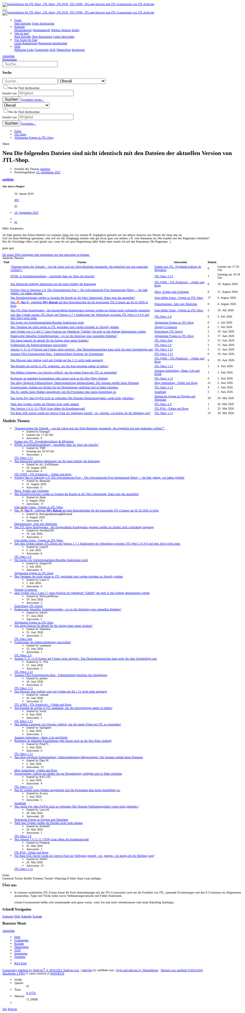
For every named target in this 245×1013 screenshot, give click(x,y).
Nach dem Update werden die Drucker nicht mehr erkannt (44, 404)
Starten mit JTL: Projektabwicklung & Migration (44, 441)
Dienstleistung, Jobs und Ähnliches (175, 304)
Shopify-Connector (165, 327)
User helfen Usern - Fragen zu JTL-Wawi (178, 297)
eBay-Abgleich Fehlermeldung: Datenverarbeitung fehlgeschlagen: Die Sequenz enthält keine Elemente (74, 382)
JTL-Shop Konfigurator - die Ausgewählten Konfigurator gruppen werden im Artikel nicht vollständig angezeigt (80, 310)
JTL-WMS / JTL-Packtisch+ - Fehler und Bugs (42, 474)
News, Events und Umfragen (171, 291)
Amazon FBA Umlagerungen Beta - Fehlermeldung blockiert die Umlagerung (56, 353)
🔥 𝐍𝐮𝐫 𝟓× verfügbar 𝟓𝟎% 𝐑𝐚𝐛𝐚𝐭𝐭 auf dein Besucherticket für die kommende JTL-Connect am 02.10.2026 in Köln (86, 510)
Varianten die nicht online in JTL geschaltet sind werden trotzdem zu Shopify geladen (64, 327)
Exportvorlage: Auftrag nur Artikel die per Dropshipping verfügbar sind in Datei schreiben (64, 387)
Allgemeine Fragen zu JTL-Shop (174, 322)
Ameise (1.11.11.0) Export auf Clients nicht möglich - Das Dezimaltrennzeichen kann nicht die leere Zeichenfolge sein (81, 349)
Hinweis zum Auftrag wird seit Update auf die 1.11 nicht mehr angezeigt (56, 360)
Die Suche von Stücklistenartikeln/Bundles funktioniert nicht (47, 322)
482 (16, 200)
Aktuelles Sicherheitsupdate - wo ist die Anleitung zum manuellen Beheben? (63, 336)
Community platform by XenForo (40, 970)
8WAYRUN (57, 973)
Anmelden (8, 930)
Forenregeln (21, 940)
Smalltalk (160, 391)
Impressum (20, 953)
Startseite (7, 916)
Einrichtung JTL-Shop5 (168, 331)
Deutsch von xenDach (182, 970)
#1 (15, 222)
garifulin (45, 169)
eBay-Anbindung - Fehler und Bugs (175, 382)
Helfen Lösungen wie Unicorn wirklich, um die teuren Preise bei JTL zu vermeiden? (63, 372)
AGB (17, 950)
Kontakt (37, 916)
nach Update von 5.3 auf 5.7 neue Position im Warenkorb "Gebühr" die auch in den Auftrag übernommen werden (78, 331)
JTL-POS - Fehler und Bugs (171, 408)
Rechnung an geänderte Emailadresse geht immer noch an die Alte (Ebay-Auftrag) (59, 378)
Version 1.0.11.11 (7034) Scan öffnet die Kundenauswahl (47, 408)
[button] (4, 10)
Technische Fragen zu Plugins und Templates (41, 819)
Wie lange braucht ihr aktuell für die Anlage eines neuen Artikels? (49, 340)
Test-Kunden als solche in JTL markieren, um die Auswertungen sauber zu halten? (59, 366)
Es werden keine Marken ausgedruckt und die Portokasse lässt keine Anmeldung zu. (63, 391)
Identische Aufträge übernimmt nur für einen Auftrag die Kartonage (53, 284)
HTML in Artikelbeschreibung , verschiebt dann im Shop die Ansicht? (52, 276)
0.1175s (31, 992)
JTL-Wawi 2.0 (163, 316)
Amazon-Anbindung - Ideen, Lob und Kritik (41, 737)
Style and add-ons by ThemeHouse (137, 970)
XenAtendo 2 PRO (13, 973)
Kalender (26, 916)
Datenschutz (21, 946)
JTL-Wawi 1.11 (163, 276)
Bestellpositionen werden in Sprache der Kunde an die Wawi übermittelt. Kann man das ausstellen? (72, 297)
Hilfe (17, 916)
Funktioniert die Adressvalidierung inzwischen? (38, 345)
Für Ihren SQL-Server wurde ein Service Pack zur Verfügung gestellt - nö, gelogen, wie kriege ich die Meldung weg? (80, 413)
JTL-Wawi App (163, 340)
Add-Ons (87, 970)
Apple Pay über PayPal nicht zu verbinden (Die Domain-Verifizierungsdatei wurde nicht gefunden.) (72, 398)
